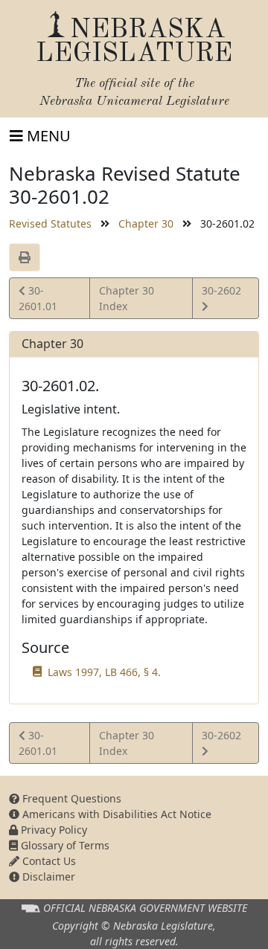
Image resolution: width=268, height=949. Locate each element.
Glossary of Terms (63, 845)
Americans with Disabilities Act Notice (115, 814)
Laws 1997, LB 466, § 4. (104, 672)
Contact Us (47, 861)
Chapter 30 (145, 223)
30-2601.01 (39, 298)
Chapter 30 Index (126, 298)
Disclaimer (47, 876)
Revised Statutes (50, 223)
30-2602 (221, 297)
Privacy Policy (52, 830)
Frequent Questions (70, 798)
